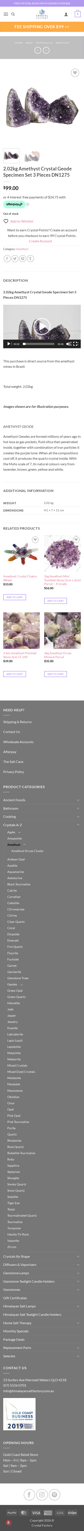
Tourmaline (14, 1222)
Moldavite (14, 1078)
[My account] (66, 14)
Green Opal (15, 990)
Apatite (12, 865)
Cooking (9, 816)
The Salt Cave (13, 761)
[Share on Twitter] (15, 258)
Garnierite (14, 972)
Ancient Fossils (14, 800)
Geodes (12, 984)
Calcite (12, 890)
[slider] (38, 344)
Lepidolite (14, 1047)
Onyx (10, 1103)
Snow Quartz (16, 1190)
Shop (29, 43)
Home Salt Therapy (17, 1323)
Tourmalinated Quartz (22, 1215)
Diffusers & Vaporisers (19, 1264)
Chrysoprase (15, 909)
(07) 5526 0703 (14, 1385)
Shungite (13, 1178)
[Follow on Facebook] (29, 1494)
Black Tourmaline (18, 884)
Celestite (13, 903)
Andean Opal (16, 859)
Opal (10, 1109)
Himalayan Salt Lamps (19, 1306)
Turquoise (14, 1228)
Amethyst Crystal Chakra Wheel (20, 578)
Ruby (10, 1159)
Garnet (12, 965)
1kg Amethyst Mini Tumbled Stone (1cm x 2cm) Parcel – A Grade (62, 580)
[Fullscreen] (75, 344)
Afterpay (9, 752)
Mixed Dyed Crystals (21, 1071)
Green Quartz (16, 997)
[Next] (74, 106)
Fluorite (12, 953)
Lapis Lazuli (15, 1040)
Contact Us (11, 732)
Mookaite (13, 1084)
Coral (11, 928)
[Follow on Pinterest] (54, 1494)
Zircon (11, 1247)
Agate (11, 832)
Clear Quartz (16, 921)
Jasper (11, 1015)
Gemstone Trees (18, 978)
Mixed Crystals (17, 1065)
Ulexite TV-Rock (18, 1234)
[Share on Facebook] (7, 258)
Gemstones (11, 1289)
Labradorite (15, 1034)
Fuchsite (13, 959)
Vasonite (13, 1240)
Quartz (12, 1134)
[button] (5, 14)
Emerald (13, 940)
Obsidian (13, 1097)
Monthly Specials (16, 1331)
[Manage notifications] (8, 1522)
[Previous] (10, 106)
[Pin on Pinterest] (22, 258)
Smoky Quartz (16, 1184)
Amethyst (62, 43)
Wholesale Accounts (18, 742)
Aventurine (14, 878)
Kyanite (12, 1028)
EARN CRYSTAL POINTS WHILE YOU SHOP (42, 3)
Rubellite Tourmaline (21, 1153)
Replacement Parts (17, 1347)
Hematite (13, 1003)
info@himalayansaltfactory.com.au (28, 1391)
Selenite (9, 1356)
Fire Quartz (15, 946)
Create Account (40, 241)
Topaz (11, 1209)
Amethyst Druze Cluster (27, 851)
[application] (42, 326)
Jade (10, 1009)
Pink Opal (13, 1115)
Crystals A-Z (44, 43)
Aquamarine (15, 872)
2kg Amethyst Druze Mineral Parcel (57, 655)
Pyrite (11, 1128)
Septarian (13, 1172)
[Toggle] (78, 800)
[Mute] (68, 344)
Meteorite (14, 1059)
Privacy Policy (13, 772)
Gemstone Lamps (16, 1273)
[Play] (9, 344)
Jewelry (12, 1022)
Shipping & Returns (17, 722)
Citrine (12, 915)
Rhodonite (14, 1140)
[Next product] (37, 50)
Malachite (14, 1053)
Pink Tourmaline (18, 1122)
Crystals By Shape (16, 1256)
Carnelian (13, 896)
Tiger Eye (13, 1203)
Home (19, 43)
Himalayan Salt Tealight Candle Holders (32, 1314)
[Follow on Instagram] (42, 1494)
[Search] (13, 14)
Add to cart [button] (14, 597)
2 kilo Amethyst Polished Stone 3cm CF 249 (19, 655)
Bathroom (10, 808)
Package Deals (14, 1339)
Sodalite (12, 1197)
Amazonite (14, 838)
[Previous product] (46, 50)
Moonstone (15, 1090)
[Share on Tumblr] (30, 258)
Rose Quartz (15, 1147)
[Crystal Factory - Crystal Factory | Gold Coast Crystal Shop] (42, 14)
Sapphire (13, 1165)
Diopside (13, 934)
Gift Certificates (15, 1298)
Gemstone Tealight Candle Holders (29, 1281)
